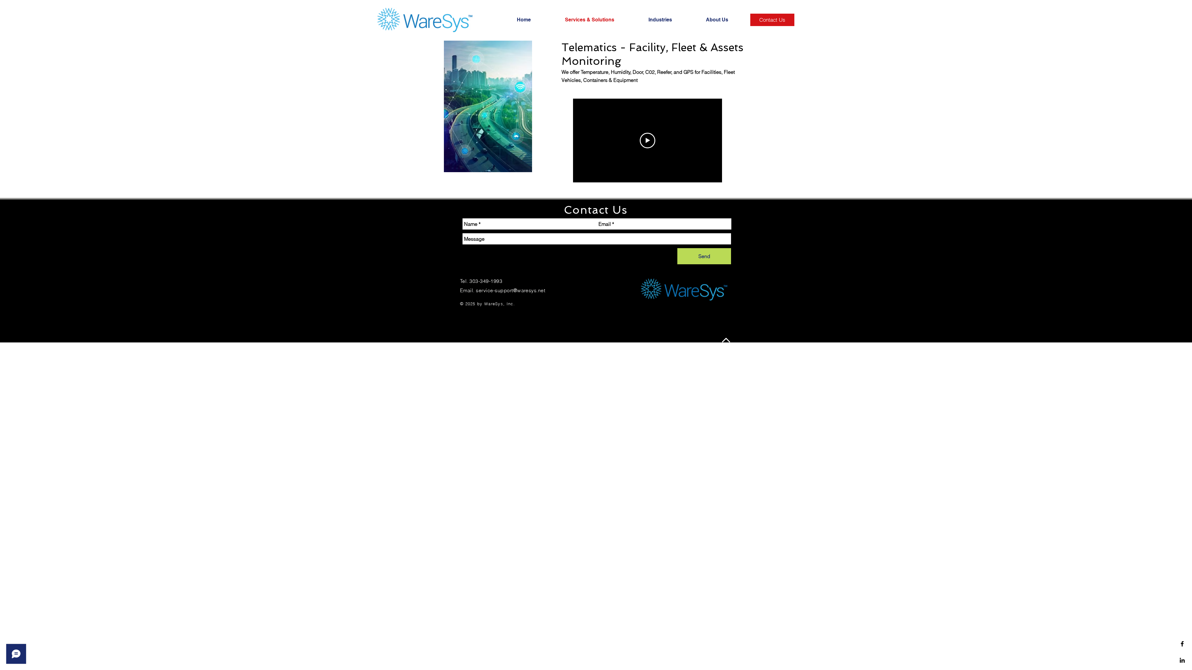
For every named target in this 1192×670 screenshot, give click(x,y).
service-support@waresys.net (510, 290)
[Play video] (647, 140)
